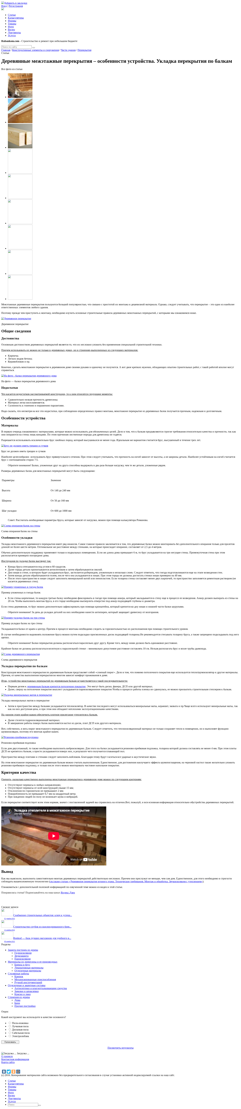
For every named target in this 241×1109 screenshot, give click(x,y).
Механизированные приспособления (35, 979)
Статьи (12, 14)
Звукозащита (21, 955)
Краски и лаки (22, 994)
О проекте (7, 1056)
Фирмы (12, 20)
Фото (11, 26)
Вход (4, 6)
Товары (12, 23)
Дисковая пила (20, 1029)
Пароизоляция (22, 958)
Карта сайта (8, 1062)
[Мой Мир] (18, 1072)
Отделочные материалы (27, 970)
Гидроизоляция (22, 953)
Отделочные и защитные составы (26, 985)
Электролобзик (20, 1036)
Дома (17, 1000)
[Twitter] (9, 1072)
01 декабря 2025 (9, 918)
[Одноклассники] (13, 1072)
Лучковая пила (20, 1026)
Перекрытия (84, 50)
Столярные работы (18, 973)
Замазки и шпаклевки (26, 991)
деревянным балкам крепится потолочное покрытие (56, 686)
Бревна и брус (22, 964)
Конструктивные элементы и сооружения (35, 50)
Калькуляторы (16, 17)
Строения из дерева (19, 997)
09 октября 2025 (9, 941)
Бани (17, 1003)
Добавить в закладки (15, 3)
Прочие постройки (25, 1006)
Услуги (12, 35)
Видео (11, 29)
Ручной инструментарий (28, 982)
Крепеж (18, 976)
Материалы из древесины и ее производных (32, 961)
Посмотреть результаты (121, 1047)
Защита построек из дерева (23, 950)
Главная (5, 50)
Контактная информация (15, 1059)
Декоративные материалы (28, 967)
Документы (14, 32)
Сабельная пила (21, 1032)
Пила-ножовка (20, 1023)
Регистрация (16, 6)
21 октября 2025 (9, 930)
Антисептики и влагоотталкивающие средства (40, 988)
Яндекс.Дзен (68, 892)
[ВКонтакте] (4, 1072)
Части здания (68, 50)
